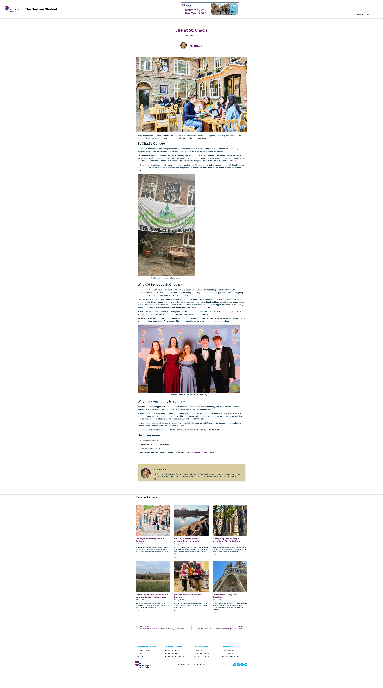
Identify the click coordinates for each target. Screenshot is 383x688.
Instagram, (196, 453)
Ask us (139, 653)
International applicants (201, 656)
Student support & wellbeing (175, 656)
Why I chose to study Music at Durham (188, 595)
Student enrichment (172, 653)
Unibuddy (140, 656)
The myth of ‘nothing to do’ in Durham (150, 539)
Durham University (198, 664)
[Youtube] (234, 664)
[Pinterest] (245, 664)
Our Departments (228, 653)
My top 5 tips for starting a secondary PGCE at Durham (226, 539)
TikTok (204, 453)
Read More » (139, 555)
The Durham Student (41, 9)
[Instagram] (238, 664)
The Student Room (143, 650)
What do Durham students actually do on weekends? (187, 539)
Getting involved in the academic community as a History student (152, 595)
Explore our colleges (172, 650)
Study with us (198, 650)
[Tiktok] (242, 664)
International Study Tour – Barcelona (226, 595)
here (156, 440)
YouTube (215, 453)
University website (228, 650)
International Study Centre (231, 656)
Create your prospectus (201, 653)
